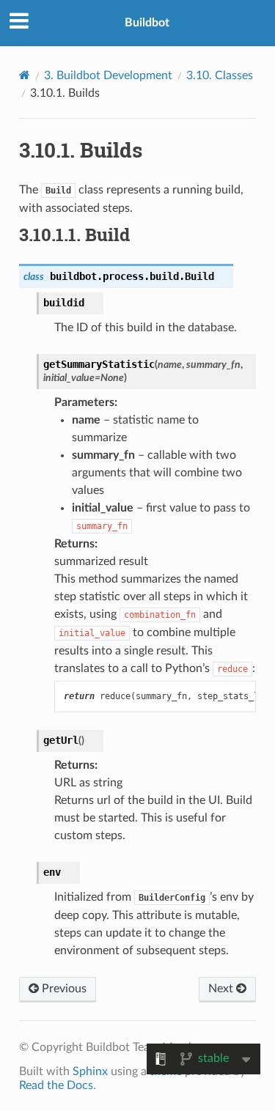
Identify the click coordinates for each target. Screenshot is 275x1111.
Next (222, 988)
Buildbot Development (108, 75)
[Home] (24, 75)
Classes (219, 75)
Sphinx (90, 1071)
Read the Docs (56, 1085)
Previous (63, 988)
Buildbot (147, 23)
